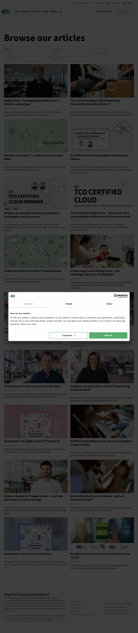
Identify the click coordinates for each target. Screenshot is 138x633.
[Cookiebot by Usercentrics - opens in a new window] (116, 296)
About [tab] (109, 304)
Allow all (108, 335)
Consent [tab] (29, 304)
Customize (67, 335)
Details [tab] (69, 304)
